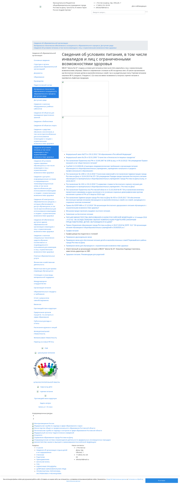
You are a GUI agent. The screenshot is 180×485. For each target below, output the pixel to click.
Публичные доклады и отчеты (42, 322)
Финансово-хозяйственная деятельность (44, 263)
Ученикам (98, 18)
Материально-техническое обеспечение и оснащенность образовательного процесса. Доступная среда (73, 45)
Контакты (83, 22)
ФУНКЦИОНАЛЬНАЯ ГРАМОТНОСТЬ (41, 332)
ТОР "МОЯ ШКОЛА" (40, 38)
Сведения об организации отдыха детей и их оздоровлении (68, 18)
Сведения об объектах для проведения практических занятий (44, 115)
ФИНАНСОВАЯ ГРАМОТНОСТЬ (45, 338)
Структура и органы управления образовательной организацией (45, 66)
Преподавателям (123, 18)
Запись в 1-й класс (45, 407)
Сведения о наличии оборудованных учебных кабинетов (43, 106)
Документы (38, 73)
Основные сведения (41, 60)
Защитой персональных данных (117, 479)
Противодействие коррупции (45, 308)
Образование (39, 77)
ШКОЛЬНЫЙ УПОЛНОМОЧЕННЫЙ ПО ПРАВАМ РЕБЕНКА (100, 34)
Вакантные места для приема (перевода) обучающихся (45, 270)
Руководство (39, 81)
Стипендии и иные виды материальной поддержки (44, 276)
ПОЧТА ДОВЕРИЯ (69, 34)
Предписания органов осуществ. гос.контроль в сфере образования (43, 314)
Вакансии (37, 304)
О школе (38, 18)
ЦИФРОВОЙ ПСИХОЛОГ (132, 34)
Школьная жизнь (40, 22)
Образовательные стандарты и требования (45, 293)
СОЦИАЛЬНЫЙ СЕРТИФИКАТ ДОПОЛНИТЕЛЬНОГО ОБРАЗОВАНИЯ (91, 26)
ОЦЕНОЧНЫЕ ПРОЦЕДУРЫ (66, 22)
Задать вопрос (45, 403)
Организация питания (42, 288)
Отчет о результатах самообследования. (41, 299)
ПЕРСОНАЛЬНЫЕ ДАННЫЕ (98, 22)
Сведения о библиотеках (43, 121)
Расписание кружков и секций (45, 327)
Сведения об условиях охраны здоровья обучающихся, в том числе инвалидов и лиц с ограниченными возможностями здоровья (44, 167)
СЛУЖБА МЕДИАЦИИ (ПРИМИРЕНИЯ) (47, 34)
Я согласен (161, 480)
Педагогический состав (43, 85)
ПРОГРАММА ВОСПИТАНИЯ (125, 22)
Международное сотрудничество (40, 282)
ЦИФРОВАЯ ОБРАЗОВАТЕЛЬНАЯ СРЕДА (48, 26)
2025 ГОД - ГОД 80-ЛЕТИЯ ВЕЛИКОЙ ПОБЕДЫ (50, 30)
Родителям (109, 18)
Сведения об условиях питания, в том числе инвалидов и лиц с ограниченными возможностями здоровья (75, 48)
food (111, 22)
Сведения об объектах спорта (45, 125)
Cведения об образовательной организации (51, 43)
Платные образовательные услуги (44, 257)
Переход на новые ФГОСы (44, 342)
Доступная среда (40, 100)
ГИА (51, 22)
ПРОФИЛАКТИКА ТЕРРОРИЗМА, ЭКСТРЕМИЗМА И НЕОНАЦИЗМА (94, 30)
